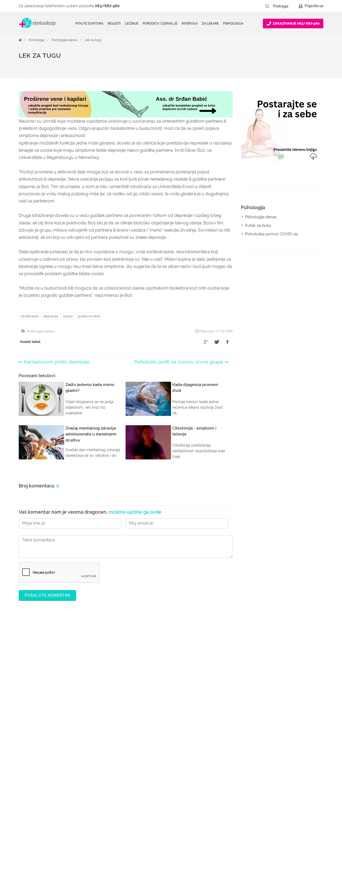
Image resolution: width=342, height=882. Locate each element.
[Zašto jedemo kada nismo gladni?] (41, 399)
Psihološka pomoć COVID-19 (271, 234)
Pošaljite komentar (47, 595)
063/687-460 (107, 6)
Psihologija (37, 40)
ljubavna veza (89, 316)
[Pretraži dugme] (267, 6)
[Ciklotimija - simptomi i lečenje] (148, 442)
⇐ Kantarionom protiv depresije (54, 362)
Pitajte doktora (89, 23)
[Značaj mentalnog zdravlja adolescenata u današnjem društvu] (41, 442)
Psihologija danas (64, 40)
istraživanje (29, 316)
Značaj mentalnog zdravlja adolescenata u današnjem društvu (90, 434)
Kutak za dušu (258, 225)
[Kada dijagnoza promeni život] (148, 399)
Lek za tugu (93, 40)
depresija (50, 316)
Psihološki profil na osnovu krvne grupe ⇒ (181, 362)
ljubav (68, 316)
